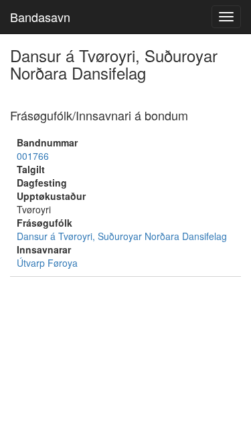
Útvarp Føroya (47, 262)
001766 (33, 155)
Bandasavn (40, 16)
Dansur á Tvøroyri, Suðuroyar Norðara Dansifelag (122, 236)
